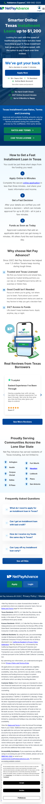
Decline (21, 790)
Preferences (22, 798)
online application (31, 183)
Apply (14, 584)
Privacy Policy (29, 596)
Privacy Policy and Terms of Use (17, 663)
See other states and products (22, 84)
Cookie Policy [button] (9, 775)
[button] (4, 394)
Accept (21, 783)
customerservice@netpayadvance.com (15, 759)
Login (30, 584)
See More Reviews (22, 422)
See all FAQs (22, 561)
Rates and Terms (7, 608)
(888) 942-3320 (6, 756)
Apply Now (22, 73)
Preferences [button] (6, 777)
